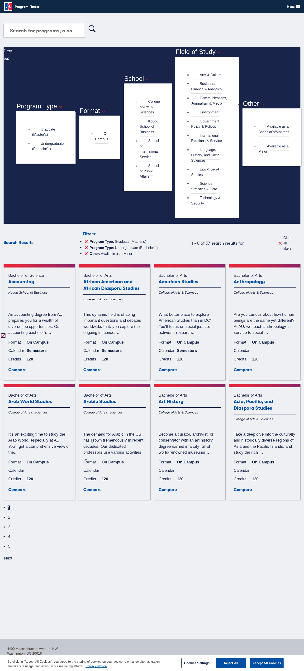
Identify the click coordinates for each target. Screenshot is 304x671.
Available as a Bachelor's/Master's (273, 129)
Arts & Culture (211, 75)
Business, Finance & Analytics (206, 86)
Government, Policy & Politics (205, 124)
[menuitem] (48, 132)
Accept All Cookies (266, 663)
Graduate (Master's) (43, 132)
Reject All (231, 663)
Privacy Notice (96, 666)
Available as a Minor (273, 149)
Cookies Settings (196, 663)
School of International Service (149, 149)
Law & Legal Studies (205, 172)
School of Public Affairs (149, 171)
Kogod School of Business (149, 126)
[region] (152, 663)
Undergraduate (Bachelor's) (48, 146)
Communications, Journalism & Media (209, 100)
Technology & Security (206, 200)
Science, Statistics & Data (204, 186)
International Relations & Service (206, 138)
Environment (209, 112)
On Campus (101, 136)
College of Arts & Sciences (150, 106)
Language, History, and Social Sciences (205, 155)
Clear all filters (287, 243)
